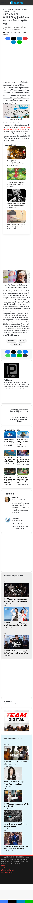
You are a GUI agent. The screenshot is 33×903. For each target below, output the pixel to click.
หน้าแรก (5, 9)
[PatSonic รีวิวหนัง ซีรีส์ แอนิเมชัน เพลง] (16, 2)
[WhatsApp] (7, 355)
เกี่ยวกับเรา (4, 868)
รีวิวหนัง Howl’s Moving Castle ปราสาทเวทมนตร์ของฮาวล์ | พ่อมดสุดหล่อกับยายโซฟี (9, 479)
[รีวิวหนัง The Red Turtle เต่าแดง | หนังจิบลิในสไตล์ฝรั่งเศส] (10, 456)
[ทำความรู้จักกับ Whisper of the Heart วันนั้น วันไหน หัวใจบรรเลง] (16, 159)
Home (3, 866)
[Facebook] (7, 38)
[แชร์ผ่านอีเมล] (25, 355)
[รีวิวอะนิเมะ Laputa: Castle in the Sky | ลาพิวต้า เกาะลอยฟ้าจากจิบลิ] (23, 438)
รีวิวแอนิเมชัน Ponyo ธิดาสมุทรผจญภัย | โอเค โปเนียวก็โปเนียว (10, 441)
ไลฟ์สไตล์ (10, 9)
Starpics (22, 341)
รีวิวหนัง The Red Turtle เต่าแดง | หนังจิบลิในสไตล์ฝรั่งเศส (9, 459)
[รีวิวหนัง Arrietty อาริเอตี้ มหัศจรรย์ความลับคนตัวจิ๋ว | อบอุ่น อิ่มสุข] (16, 180)
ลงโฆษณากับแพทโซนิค (10, 704)
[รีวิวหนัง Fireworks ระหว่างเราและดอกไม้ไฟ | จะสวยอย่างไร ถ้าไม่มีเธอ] (23, 456)
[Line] (19, 42)
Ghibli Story (12, 341)
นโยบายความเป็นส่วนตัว (8, 870)
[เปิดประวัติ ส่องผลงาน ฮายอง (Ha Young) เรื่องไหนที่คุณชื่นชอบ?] (13, 780)
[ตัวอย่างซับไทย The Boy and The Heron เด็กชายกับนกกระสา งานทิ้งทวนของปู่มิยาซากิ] (23, 474)
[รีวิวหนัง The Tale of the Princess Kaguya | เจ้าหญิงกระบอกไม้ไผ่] (16, 222)
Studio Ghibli (17, 344)
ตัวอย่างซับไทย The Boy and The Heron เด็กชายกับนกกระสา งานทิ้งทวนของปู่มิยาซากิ (22, 479)
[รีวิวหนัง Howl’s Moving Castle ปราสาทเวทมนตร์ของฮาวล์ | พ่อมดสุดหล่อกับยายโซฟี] (10, 474)
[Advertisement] (16, 62)
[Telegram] (13, 42)
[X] (13, 38)
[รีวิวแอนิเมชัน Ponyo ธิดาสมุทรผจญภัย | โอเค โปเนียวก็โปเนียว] (10, 438)
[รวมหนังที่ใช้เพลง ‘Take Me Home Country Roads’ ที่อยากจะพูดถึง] (16, 201)
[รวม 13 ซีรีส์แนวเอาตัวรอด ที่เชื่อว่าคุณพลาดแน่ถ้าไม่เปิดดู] (13, 822)
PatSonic (7, 32)
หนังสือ (6, 14)
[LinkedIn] (19, 38)
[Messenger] (25, 352)
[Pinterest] (25, 38)
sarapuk (15, 497)
